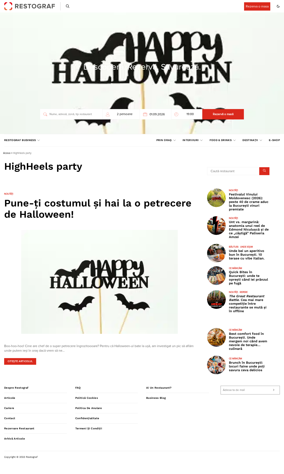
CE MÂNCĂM (235, 268)
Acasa (6, 153)
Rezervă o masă (223, 114)
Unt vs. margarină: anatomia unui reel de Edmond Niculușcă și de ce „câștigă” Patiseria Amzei (249, 229)
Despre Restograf (16, 387)
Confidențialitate (87, 418)
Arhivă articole (14, 438)
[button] (278, 6)
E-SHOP (274, 140)
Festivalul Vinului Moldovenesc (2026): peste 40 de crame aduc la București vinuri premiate (248, 201)
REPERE (244, 292)
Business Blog (156, 397)
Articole (9, 397)
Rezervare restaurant (19, 428)
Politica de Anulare (88, 408)
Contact (9, 418)
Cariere (9, 408)
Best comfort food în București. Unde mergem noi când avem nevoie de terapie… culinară (248, 341)
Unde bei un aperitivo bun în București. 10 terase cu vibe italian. (247, 254)
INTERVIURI (191, 140)
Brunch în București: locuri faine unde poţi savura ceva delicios (247, 366)
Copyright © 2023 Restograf (21, 457)
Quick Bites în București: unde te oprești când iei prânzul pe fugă (248, 277)
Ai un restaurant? (159, 387)
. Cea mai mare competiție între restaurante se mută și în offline (248, 303)
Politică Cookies (86, 397)
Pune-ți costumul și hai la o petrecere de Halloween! (97, 208)
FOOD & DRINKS (221, 140)
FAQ (78, 387)
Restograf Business (20, 140)
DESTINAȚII (250, 140)
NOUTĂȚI (8, 194)
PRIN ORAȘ (164, 140)
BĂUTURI (233, 247)
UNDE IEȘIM (246, 247)
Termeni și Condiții (88, 428)
